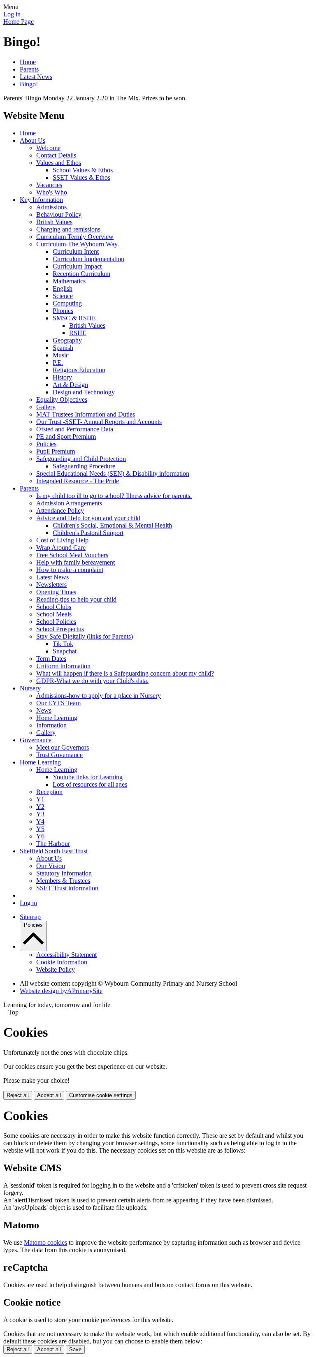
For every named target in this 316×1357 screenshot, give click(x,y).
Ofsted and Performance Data (74, 429)
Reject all (18, 1095)
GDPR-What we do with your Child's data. (92, 680)
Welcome (48, 147)
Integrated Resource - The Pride (77, 480)
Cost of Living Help (62, 540)
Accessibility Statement (66, 954)
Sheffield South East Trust (54, 851)
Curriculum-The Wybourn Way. (77, 244)
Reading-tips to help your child (76, 599)
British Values (54, 221)
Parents (29, 69)
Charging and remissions (68, 229)
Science (63, 295)
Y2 (40, 806)
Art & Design (70, 384)
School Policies (56, 621)
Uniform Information (63, 665)
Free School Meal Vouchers (72, 554)
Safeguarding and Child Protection (81, 458)
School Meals (54, 614)
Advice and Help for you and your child (88, 517)
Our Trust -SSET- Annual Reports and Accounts (99, 421)
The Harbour (53, 843)
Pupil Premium (55, 451)
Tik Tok (63, 643)
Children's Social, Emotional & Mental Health (112, 525)
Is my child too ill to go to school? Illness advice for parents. (114, 495)
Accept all (49, 1095)
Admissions (51, 207)
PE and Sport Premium (66, 436)
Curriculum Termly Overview (75, 236)
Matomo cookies (45, 1242)
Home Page (18, 21)
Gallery (46, 406)
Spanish (63, 347)
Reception (49, 791)
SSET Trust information (67, 888)
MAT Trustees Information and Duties (85, 414)
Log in (12, 14)
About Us (32, 140)
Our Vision (50, 865)
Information (51, 725)
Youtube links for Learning (88, 776)
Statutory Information (64, 873)
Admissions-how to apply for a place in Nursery (98, 695)
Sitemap (30, 916)
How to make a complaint (69, 569)
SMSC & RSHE (74, 318)
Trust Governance (59, 754)
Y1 (40, 799)
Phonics (63, 310)
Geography (67, 340)
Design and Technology (84, 392)
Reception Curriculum (81, 273)
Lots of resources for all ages (90, 784)
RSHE (77, 332)
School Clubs (53, 606)
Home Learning (56, 717)
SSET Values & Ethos (81, 177)
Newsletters (51, 584)
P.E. (58, 362)
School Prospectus (60, 628)
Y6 (40, 836)
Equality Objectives (61, 399)
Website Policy (55, 969)
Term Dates (51, 658)
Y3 (40, 813)
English (62, 288)
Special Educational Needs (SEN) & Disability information (112, 473)
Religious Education (79, 369)
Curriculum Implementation (88, 258)
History (62, 377)
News (43, 710)
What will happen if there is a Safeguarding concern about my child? (125, 673)
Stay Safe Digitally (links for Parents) (84, 636)
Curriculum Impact (77, 266)
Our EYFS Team (58, 702)
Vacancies (49, 184)
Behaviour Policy (58, 214)
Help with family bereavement (75, 562)
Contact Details (56, 155)
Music (61, 355)
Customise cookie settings (100, 1095)
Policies (46, 443)
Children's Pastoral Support (88, 532)
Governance (35, 739)
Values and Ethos (58, 162)
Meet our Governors (62, 747)
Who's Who (51, 192)
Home (28, 61)
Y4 (40, 821)
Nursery (30, 688)
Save (75, 1349)
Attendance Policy (60, 510)
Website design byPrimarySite (61, 990)
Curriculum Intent (76, 251)
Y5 (40, 828)
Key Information (41, 199)
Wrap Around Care (61, 547)
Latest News (36, 76)
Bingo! (29, 84)
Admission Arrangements (69, 503)
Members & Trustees (63, 880)
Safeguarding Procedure (84, 466)
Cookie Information (61, 962)
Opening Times (56, 591)
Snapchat (65, 651)
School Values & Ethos (83, 170)
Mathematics (69, 281)
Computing (67, 303)
